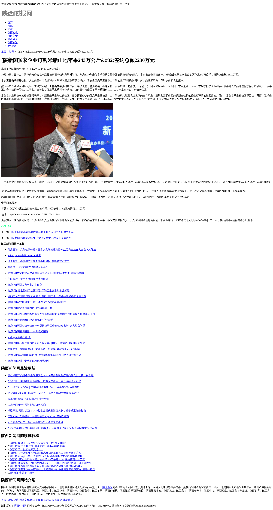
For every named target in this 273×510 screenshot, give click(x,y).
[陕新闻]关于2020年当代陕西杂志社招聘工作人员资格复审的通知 (45, 452)
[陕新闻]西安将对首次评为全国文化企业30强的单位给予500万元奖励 (46, 273)
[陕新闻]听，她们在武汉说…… (26, 449)
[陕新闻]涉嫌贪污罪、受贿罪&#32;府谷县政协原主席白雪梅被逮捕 (45, 456)
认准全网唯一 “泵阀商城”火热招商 (27, 404)
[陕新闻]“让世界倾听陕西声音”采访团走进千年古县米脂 (39, 290)
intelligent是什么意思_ (19, 337)
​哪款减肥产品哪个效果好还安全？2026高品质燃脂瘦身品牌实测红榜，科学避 (51, 375)
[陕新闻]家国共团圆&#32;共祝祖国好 (28, 331)
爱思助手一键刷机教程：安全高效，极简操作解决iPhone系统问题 (44, 349)
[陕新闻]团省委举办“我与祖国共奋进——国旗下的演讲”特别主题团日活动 (50, 462)
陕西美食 (13, 35)
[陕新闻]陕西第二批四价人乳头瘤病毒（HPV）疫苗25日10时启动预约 (46, 343)
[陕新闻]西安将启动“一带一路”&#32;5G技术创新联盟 (37, 302)
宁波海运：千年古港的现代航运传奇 (28, 278)
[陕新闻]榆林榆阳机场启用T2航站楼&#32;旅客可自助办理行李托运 (45, 355)
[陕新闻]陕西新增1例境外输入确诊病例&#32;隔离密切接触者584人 (45, 466)
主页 (3, 51)
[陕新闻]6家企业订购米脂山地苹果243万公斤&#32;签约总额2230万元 (47, 459)
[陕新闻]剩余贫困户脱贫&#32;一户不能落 (30, 319)
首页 (10, 22)
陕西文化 (13, 32)
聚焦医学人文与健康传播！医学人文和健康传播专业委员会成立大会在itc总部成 (52, 249)
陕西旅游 (13, 42)
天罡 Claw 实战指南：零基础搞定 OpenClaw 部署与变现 (38, 416)
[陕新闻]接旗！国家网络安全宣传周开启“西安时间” (37, 443)
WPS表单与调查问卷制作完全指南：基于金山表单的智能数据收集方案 (47, 296)
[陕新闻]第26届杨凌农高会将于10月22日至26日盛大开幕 (42, 232)
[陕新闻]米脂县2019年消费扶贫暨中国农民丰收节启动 (41, 237)
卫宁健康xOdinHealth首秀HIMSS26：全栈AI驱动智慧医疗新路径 (43, 393)
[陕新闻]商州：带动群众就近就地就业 (29, 360)
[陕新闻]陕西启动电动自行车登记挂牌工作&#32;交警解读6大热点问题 (46, 325)
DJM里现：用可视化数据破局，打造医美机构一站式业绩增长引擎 (44, 381)
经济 (10, 29)
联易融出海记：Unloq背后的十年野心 (28, 399)
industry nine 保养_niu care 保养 (24, 255)
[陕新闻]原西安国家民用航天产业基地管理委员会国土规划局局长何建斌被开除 (51, 314)
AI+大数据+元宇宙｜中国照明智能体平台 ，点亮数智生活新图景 (43, 387)
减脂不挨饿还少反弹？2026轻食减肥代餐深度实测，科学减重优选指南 (47, 410)
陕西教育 (13, 39)
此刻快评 (13, 45)
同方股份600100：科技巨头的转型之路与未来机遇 (35, 422)
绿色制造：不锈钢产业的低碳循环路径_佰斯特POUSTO (39, 261)
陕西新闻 (107, 487)
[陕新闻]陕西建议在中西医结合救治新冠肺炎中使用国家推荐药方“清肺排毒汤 (52, 469)
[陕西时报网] (17, 17)
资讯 (10, 26)
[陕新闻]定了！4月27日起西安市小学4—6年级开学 (37, 446)
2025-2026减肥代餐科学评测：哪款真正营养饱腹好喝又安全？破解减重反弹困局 (52, 428)
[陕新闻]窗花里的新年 (22, 472)
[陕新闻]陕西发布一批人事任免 (25, 284)
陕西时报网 (20, 505)
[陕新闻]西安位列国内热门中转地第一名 (30, 308)
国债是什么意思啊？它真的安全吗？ (28, 267)
